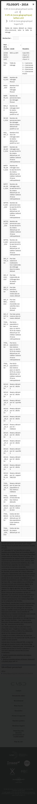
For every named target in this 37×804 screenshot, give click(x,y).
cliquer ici (25, 55)
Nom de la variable (6, 47)
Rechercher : (7, 38)
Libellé (12, 49)
